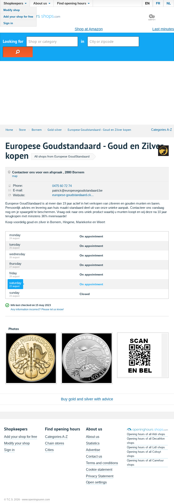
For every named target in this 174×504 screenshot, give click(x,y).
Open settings (96, 482)
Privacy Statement (99, 476)
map (14, 176)
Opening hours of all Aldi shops (146, 434)
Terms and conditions (102, 463)
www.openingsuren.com (36, 499)
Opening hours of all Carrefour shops (145, 462)
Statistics (93, 443)
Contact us (94, 456)
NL (169, 3)
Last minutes (163, 29)
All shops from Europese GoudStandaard (62, 156)
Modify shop (11, 10)
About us (92, 437)
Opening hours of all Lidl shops (146, 447)
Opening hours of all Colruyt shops (144, 454)
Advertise (93, 450)
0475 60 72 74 (62, 186)
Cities (49, 450)
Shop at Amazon (89, 29)
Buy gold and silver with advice (87, 399)
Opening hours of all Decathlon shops (146, 440)
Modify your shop (17, 443)
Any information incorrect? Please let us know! (37, 309)
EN (147, 3)
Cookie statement (99, 469)
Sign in (8, 23)
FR (158, 3)
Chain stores (54, 443)
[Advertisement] (87, 93)
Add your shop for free (18, 16)
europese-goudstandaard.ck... (73, 195)
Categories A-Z (161, 129)
